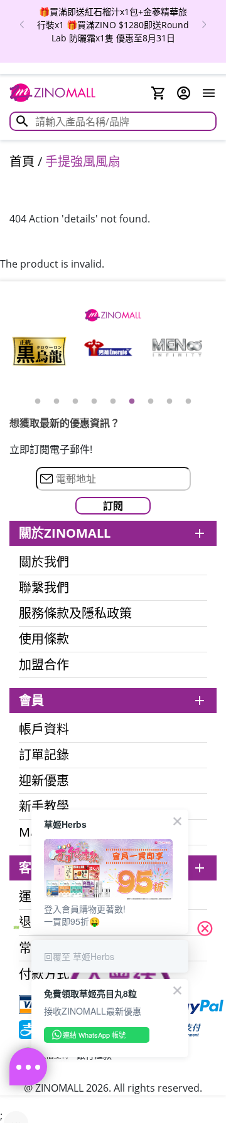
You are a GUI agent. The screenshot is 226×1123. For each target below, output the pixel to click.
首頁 (22, 161)
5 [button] (113, 401)
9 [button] (188, 401)
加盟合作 (44, 665)
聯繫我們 (44, 588)
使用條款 (44, 639)
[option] (38, 351)
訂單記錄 (44, 755)
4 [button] (94, 401)
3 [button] (75, 401)
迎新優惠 (44, 781)
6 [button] (132, 401)
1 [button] (37, 401)
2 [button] (56, 401)
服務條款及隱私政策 (75, 613)
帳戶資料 (44, 729)
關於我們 (44, 562)
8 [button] (169, 401)
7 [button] (150, 401)
